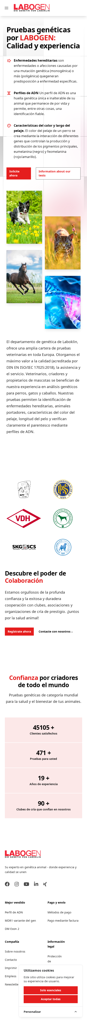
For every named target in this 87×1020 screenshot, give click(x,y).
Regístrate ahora (19, 631)
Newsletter (12, 984)
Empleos (10, 976)
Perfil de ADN (14, 912)
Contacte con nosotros (56, 631)
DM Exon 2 (12, 929)
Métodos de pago (59, 912)
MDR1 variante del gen (20, 920)
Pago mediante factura (63, 920)
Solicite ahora (14, 173)
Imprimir (11, 968)
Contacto (11, 960)
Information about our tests (54, 173)
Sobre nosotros (15, 951)
